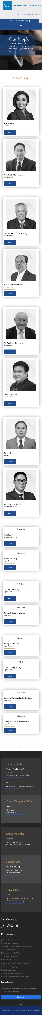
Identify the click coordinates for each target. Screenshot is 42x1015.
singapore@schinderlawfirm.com (16, 847)
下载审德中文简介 (33, 15)
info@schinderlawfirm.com (14, 777)
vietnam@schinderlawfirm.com (16, 875)
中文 (24, 15)
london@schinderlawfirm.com (15, 815)
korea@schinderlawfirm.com (15, 903)
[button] (21, 25)
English (19, 15)
